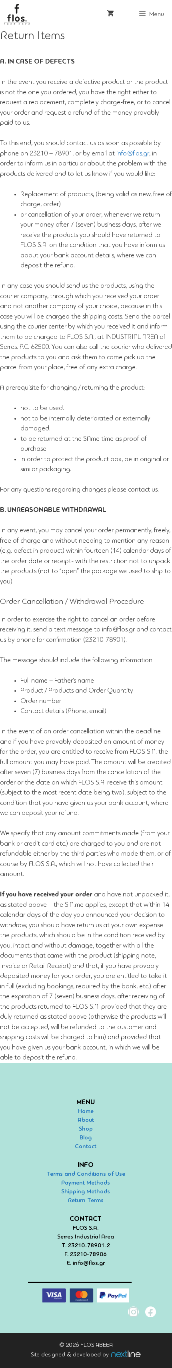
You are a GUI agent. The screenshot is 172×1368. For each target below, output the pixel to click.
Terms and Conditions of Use (85, 1174)
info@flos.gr (132, 153)
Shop (86, 1129)
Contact (85, 1147)
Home (86, 1112)
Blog (86, 1138)
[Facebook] (150, 1311)
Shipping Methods (85, 1192)
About (86, 1120)
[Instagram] (133, 1311)
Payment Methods (85, 1183)
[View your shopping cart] (110, 14)
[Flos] (17, 14)
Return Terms (86, 1201)
